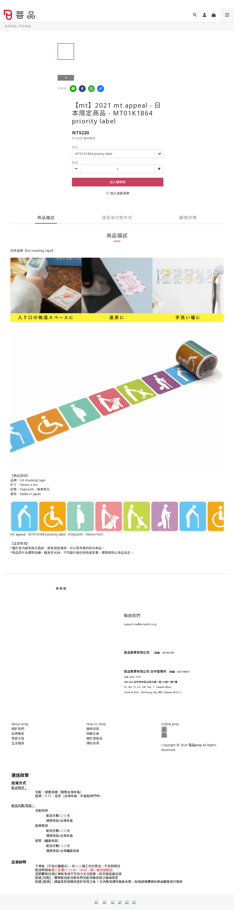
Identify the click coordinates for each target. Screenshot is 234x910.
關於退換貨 (94, 738)
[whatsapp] (91, 88)
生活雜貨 (17, 743)
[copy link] (100, 88)
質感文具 (17, 738)
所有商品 (25, 26)
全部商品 (10, 26)
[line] (73, 88)
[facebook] (82, 88)
